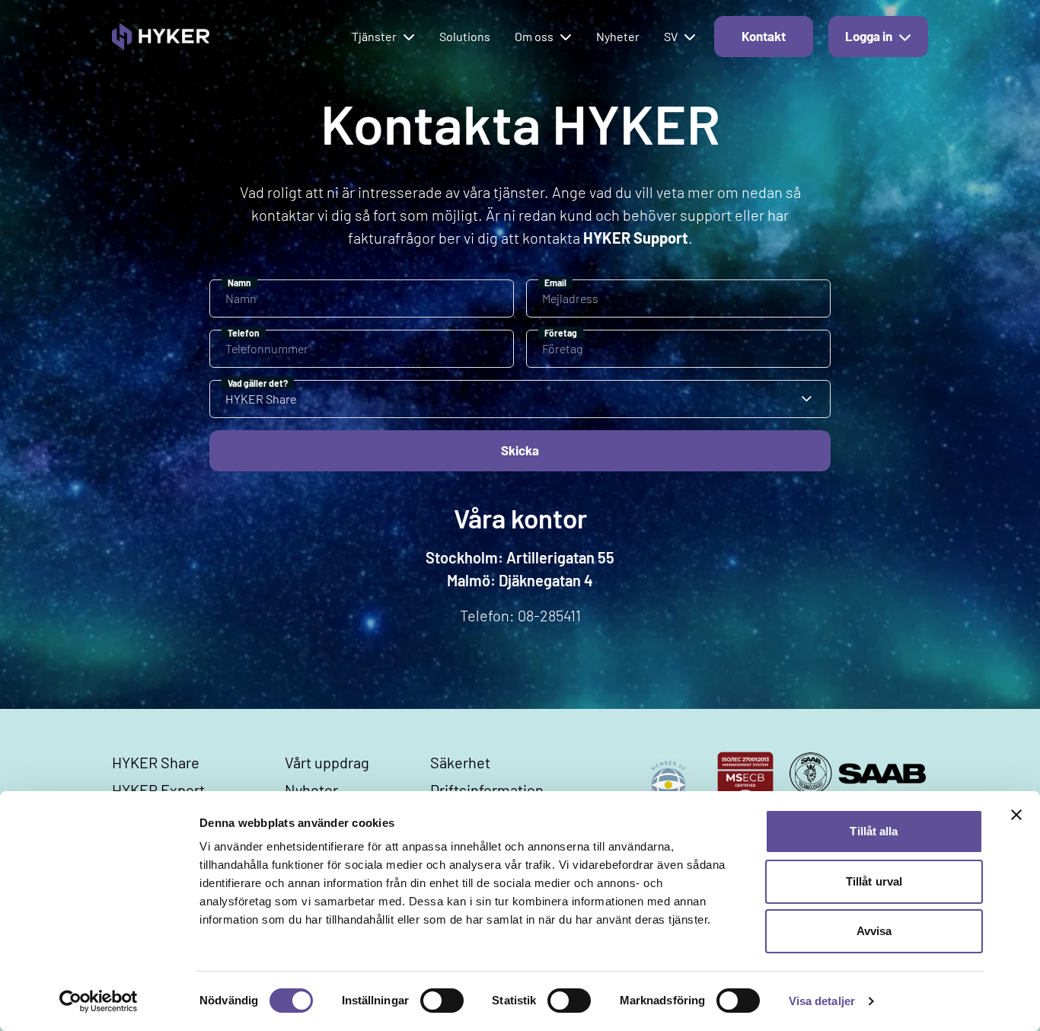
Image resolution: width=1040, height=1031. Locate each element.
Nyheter (618, 36)
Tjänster (374, 36)
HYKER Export (158, 789)
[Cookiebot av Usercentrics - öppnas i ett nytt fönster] (98, 1001)
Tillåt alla (874, 831)
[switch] (442, 1000)
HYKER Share (155, 762)
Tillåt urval (874, 881)
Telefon (244, 332)
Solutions (464, 36)
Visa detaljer (822, 1000)
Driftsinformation (487, 789)
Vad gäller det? (258, 383)
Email (555, 282)
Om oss (534, 36)
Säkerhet (460, 762)
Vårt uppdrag (327, 762)
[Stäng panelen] (1016, 814)
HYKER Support (635, 237)
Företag (560, 332)
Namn (239, 282)
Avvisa (874, 930)
